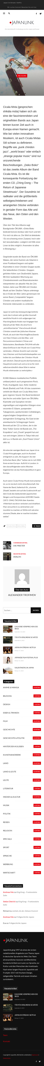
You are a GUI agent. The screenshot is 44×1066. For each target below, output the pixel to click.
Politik (7, 813)
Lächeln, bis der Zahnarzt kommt (25, 911)
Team (5, 1035)
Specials (7, 839)
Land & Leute (9, 771)
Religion (7, 830)
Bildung (7, 696)
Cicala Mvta (11, 526)
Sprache (7, 856)
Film (5, 721)
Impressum (35, 1055)
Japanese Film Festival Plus (26, 657)
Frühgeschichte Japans (25, 917)
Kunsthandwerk (12, 755)
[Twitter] (40, 13)
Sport (6, 847)
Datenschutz (7, 1058)
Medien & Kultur (11, 797)
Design (6, 704)
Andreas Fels (8, 892)
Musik (22, 56)
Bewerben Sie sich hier (29, 7)
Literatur (8, 788)
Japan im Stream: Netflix (12, 3)
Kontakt (6, 1041)
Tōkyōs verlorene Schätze (26, 637)
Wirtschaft (9, 872)
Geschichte (9, 729)
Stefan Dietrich (9, 901)
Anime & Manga (11, 687)
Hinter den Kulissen (13, 746)
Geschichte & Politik (14, 738)
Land (5, 763)
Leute (6, 780)
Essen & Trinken (11, 712)
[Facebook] (36, 13)
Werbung (8, 864)
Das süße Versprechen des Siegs (26, 627)
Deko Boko (21, 526)
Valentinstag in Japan (24, 668)
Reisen (6, 822)
